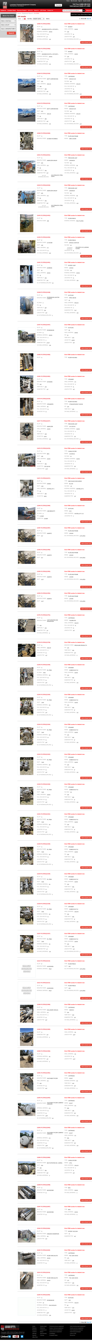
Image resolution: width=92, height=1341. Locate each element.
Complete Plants (53, 1335)
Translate (58, 5)
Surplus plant (43, 1326)
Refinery (34, 1328)
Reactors (34, 1330)
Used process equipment (55, 1331)
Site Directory (43, 1333)
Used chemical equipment (55, 1330)
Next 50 (89, 18)
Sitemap (34, 1333)
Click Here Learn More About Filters (81, 14)
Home (68, 1)
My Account (74, 1)
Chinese (42, 1335)
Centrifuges (52, 1333)
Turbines (34, 1331)
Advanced (88, 10)
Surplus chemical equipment (56, 1328)
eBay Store (35, 1337)
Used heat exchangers (75, 1331)
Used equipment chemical (76, 1330)
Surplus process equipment (76, 1328)
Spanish (34, 1335)
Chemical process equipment (56, 1326)
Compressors (43, 1330)
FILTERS (36, 13)
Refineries (42, 1328)
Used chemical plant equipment (77, 1326)
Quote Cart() (86, 1)
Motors (41, 1331)
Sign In (80, 1)
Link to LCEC (73, 1333)
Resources (72, 1335)
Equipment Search (27, 13)
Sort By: (29, 18)
